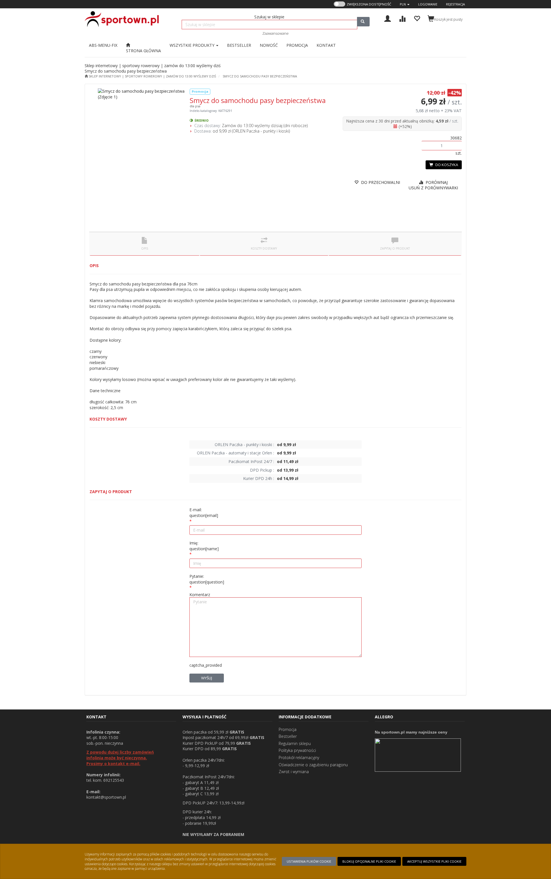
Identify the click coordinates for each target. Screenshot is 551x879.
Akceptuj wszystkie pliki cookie (434, 861)
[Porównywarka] (402, 18)
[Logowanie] (388, 18)
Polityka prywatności (297, 750)
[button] (404, 4)
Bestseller (288, 736)
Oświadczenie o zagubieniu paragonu (313, 764)
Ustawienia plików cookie (309, 861)
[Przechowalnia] (417, 18)
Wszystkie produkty (193, 45)
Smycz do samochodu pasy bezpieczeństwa (260, 76)
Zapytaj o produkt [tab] (395, 248)
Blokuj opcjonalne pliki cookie (369, 861)
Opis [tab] (144, 248)
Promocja (287, 729)
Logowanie (427, 4)
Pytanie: (206, 579)
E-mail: (203, 512)
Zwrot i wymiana (294, 771)
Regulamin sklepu (295, 743)
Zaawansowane (275, 33)
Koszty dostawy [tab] (264, 248)
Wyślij (206, 677)
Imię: (204, 545)
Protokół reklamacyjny (299, 757)
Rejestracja (455, 4)
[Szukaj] (363, 21)
